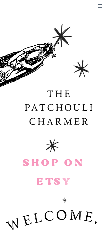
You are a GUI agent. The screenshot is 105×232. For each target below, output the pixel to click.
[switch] (100, 6)
